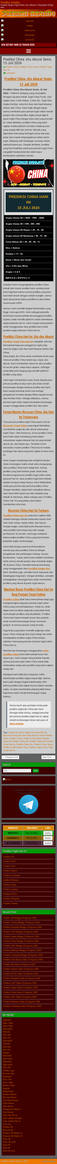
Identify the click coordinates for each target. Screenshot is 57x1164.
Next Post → (48, 757)
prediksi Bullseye (11, 880)
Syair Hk (6, 1145)
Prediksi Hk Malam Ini (12, 1133)
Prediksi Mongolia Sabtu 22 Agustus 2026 (21, 978)
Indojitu (6, 1053)
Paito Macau (8, 1103)
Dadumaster (8, 1091)
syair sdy (7, 1124)
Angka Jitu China (16, 732)
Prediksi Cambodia (11, 875)
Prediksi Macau (10, 871)
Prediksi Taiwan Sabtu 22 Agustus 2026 (20, 969)
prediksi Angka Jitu (39, 568)
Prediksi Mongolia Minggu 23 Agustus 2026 (22, 927)
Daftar (48, 833)
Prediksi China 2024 (32, 738)
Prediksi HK (8, 857)
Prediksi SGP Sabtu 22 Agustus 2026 (20, 983)
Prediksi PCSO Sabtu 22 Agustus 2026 (20, 974)
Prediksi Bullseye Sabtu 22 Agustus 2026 (21, 1001)
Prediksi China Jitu (24, 744)
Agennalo (7, 1020)
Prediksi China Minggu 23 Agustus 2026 (21, 941)
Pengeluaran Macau (11, 1109)
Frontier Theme (48, 1161)
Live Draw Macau (10, 1100)
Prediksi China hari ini (15, 515)
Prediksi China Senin (29, 67)
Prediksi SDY (9, 866)
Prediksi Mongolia (11, 898)
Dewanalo (7, 1076)
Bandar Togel (8, 1085)
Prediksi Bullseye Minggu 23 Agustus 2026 (22, 950)
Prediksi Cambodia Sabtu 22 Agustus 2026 (22, 1006)
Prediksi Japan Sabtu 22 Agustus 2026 (20, 987)
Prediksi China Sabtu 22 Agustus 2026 (20, 992)
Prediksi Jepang (10, 889)
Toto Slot (7, 1067)
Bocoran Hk (8, 1130)
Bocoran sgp (8, 1073)
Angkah (6, 1088)
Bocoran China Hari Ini (28, 735)
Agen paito (7, 1059)
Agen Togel (8, 1023)
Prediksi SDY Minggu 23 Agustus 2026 (20, 946)
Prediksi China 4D (37, 741)
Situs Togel (8, 1082)
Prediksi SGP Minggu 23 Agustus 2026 (20, 932)
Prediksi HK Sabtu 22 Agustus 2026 (19, 964)
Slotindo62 (7, 1029)
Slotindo (6, 1032)
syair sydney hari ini (12, 1121)
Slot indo (7, 1035)
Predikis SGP (9, 861)
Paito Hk (6, 1139)
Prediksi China (12, 67)
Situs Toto (7, 1079)
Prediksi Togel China (38, 747)
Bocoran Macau (10, 1097)
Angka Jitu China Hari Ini (36, 732)
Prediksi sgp (8, 1070)
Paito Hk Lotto (9, 1142)
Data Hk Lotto (9, 1151)
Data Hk (6, 1148)
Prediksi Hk (8, 1127)
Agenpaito (7, 1055)
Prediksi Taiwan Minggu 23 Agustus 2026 (21, 922)
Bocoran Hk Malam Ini (12, 1136)
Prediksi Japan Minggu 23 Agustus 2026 (21, 936)
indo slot (6, 1038)
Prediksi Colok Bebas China (15, 747)
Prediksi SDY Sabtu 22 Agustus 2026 (19, 997)
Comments (10, 73)
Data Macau (8, 1106)
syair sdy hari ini (10, 1115)
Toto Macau (8, 1112)
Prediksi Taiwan (10, 903)
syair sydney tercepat (12, 1118)
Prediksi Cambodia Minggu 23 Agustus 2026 (22, 955)
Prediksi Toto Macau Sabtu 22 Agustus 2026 (23, 960)
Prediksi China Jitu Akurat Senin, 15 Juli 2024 (27, 61)
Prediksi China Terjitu (43, 744)
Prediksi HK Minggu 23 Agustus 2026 (19, 918)
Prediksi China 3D (20, 741)
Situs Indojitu (16, 723)
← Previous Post (10, 757)
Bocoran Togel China (15, 425)
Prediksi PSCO (10, 894)
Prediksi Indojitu (10, 2)
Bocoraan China (10, 735)
